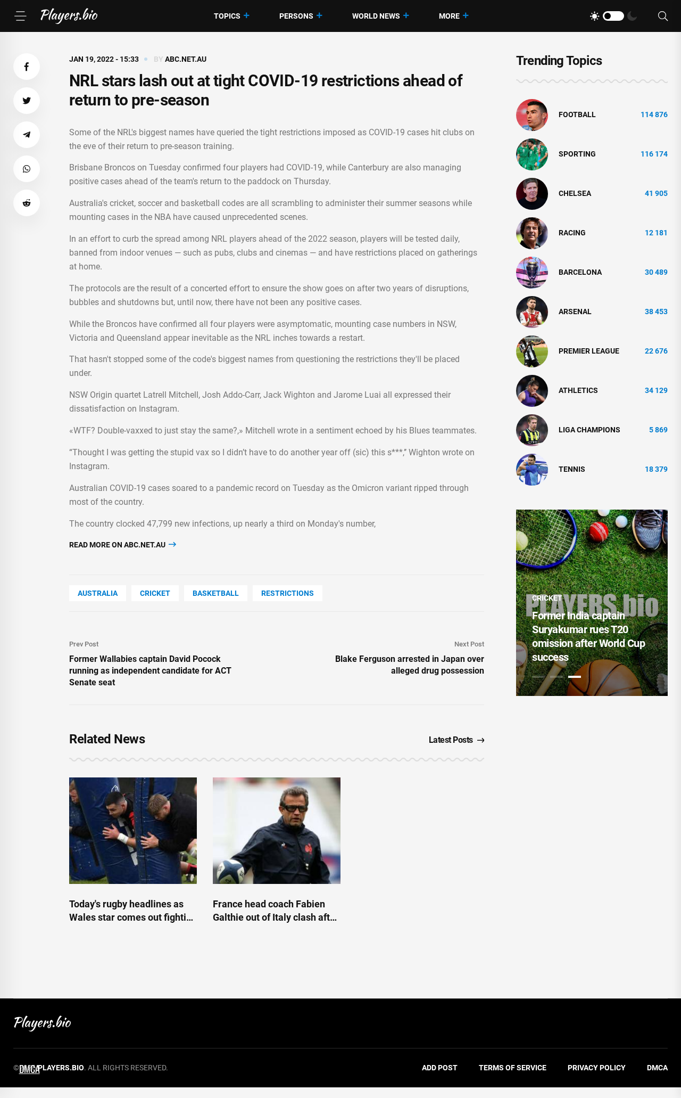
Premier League (589, 351)
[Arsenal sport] (532, 311)
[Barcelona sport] (532, 272)
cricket (155, 593)
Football (577, 114)
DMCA (657, 1067)
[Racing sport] (532, 232)
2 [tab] (556, 677)
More (449, 16)
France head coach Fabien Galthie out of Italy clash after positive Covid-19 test (276, 917)
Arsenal (575, 311)
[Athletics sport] (532, 390)
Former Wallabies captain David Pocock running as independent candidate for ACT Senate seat (150, 670)
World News (376, 16)
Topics (227, 16)
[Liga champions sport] (532, 429)
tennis (572, 469)
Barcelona (580, 272)
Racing (572, 232)
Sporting (577, 154)
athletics (578, 390)
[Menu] (20, 16)
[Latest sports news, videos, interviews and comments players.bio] (69, 15)
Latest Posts (451, 740)
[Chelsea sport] (532, 193)
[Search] (663, 16)
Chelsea (575, 193)
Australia (98, 593)
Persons (296, 16)
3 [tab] (574, 677)
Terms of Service (512, 1067)
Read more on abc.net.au (118, 544)
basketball (216, 593)
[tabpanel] (592, 603)
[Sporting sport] (532, 154)
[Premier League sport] (532, 351)
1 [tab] (538, 677)
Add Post (440, 1067)
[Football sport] (532, 114)
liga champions (589, 429)
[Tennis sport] (532, 469)
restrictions (287, 593)
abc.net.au (185, 59)
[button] (26, 66)
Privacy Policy (597, 1067)
